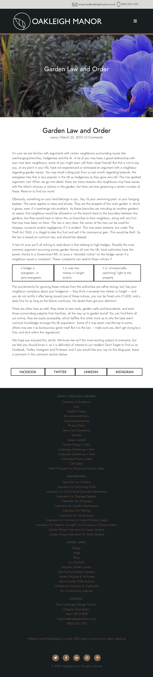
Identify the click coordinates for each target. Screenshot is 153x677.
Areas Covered (76, 440)
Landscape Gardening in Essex (76, 454)
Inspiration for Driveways (76, 501)
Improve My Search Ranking (108, 639)
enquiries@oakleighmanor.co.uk (96, 4)
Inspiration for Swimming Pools (76, 487)
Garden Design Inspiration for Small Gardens (76, 534)
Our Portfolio (76, 562)
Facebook (28, 372)
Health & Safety (76, 411)
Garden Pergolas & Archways (76, 577)
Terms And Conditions (76, 430)
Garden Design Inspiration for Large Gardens (76, 530)
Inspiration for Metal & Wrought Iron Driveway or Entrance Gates (76, 525)
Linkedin (91, 372)
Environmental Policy (76, 416)
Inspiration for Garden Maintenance (76, 506)
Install (76, 553)
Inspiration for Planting (76, 511)
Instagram (125, 372)
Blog (76, 558)
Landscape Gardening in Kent (76, 449)
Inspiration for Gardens (76, 482)
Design (76, 548)
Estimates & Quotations (76, 402)
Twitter (60, 372)
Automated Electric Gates (76, 459)
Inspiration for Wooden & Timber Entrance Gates (76, 520)
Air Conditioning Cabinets (76, 591)
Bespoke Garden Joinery (76, 567)
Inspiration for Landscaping (76, 515)
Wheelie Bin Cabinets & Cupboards (76, 586)
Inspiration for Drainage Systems (76, 496)
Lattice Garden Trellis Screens (76, 581)
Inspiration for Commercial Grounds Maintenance (76, 492)
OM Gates (76, 464)
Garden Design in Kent (76, 445)
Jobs (76, 407)
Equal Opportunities (76, 421)
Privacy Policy (76, 426)
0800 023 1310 (129, 4)
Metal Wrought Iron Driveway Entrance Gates (76, 468)
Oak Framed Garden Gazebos (76, 572)
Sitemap (76, 435)
